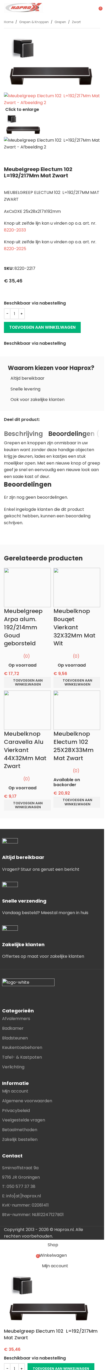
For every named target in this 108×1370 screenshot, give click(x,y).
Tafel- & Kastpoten (22, 1057)
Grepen (60, 22)
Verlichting (13, 1067)
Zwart (76, 22)
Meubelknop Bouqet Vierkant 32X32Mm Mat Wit (74, 627)
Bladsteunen (15, 1038)
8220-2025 (15, 249)
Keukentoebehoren (22, 1047)
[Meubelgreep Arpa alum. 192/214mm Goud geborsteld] (27, 587)
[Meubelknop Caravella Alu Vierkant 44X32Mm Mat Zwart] (27, 710)
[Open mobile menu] (93, 8)
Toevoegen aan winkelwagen (42, 327)
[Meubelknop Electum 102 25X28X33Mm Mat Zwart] (76, 710)
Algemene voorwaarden (27, 1101)
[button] (27, 682)
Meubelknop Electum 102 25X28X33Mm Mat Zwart (73, 746)
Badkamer (13, 1028)
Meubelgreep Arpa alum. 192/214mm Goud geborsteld (23, 627)
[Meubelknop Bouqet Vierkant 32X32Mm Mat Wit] (76, 587)
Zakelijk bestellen (19, 1139)
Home (8, 22)
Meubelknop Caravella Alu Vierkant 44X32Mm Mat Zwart (25, 750)
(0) (26, 656)
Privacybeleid (16, 1111)
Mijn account (15, 1091)
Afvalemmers (16, 1019)
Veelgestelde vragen (23, 1120)
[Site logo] (23, 7)
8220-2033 (15, 230)
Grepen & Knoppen (34, 22)
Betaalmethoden (19, 1130)
